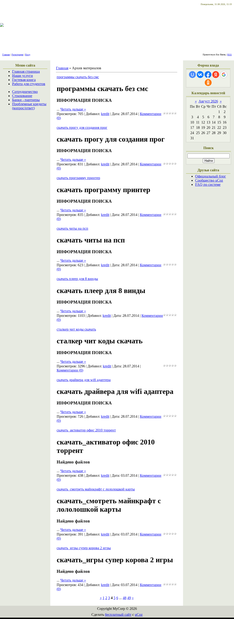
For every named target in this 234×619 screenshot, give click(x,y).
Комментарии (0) (70, 370)
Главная (6, 54)
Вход (27, 54)
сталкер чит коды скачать (76, 329)
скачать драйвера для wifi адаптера (84, 380)
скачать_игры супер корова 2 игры (84, 548)
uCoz (139, 614)
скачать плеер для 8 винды (77, 279)
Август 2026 (208, 101)
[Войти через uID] (192, 74)
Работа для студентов (28, 84)
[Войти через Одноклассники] (208, 82)
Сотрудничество (25, 92)
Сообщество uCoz (209, 180)
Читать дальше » (73, 109)
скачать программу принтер (78, 178)
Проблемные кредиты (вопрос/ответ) (29, 106)
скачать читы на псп (72, 228)
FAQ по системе (208, 184)
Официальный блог (210, 176)
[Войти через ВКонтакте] (200, 74)
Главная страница (26, 71)
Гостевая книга (24, 80)
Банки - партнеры (26, 100)
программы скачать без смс (78, 77)
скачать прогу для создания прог (82, 127)
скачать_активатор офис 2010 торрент (86, 430)
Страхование (22, 96)
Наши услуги (22, 76)
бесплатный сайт (118, 614)
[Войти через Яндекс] (215, 74)
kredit (105, 114)
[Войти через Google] (223, 74)
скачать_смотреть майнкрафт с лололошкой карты (96, 489)
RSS (229, 54)
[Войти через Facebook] (208, 74)
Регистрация (17, 54)
